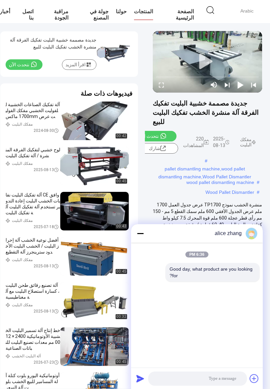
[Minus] (140, 233)
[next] (227, 85)
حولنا (121, 11)
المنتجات (143, 11)
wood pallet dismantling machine (220, 182)
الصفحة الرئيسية (185, 14)
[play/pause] (240, 85)
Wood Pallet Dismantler (229, 192)
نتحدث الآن (148, 136)
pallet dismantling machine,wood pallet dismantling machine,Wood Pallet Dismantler (204, 169)
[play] (207, 61)
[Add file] (254, 378)
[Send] (140, 378)
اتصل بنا (28, 14)
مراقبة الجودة (61, 14)
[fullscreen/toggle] (161, 85)
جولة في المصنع (99, 14)
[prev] (253, 85)
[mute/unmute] (214, 85)
